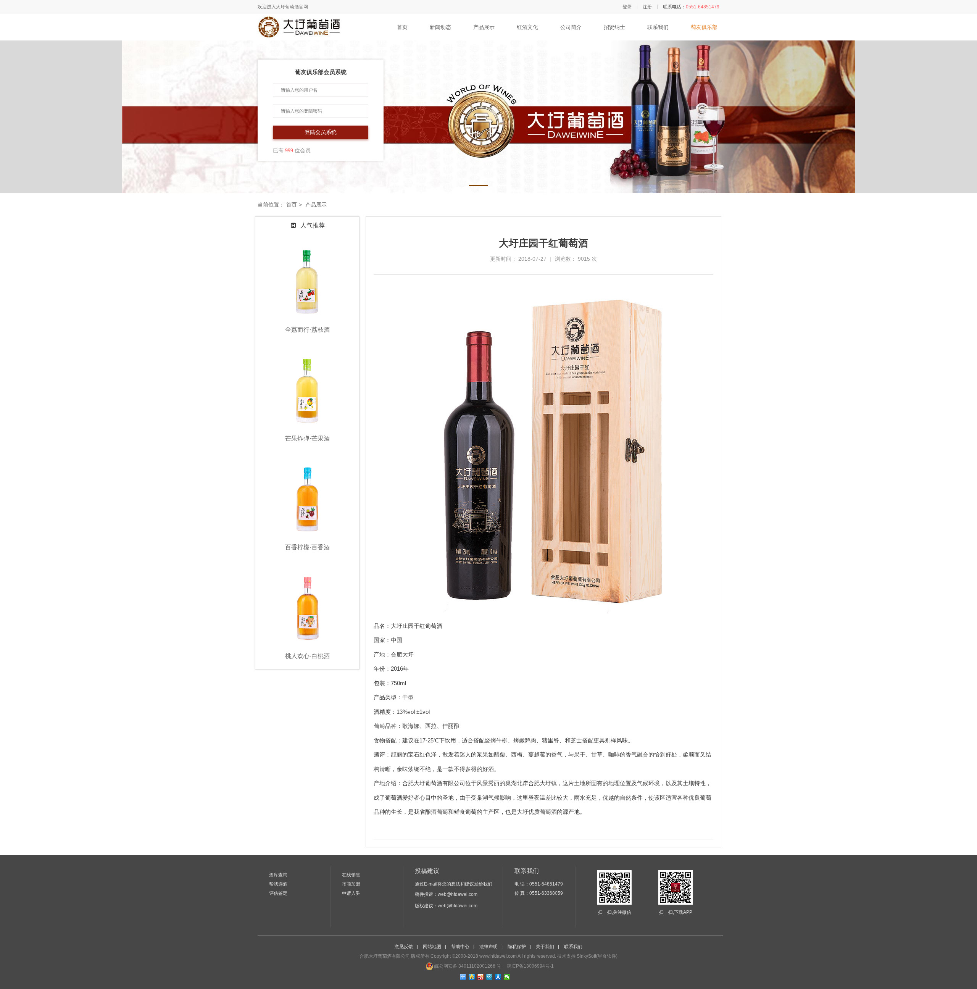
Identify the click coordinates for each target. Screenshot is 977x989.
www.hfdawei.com (498, 956)
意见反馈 (404, 946)
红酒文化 (527, 27)
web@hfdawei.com (457, 894)
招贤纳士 (614, 27)
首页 (402, 27)
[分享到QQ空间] (472, 977)
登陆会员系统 (321, 132)
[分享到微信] (507, 977)
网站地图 (432, 946)
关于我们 (545, 946)
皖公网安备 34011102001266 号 (467, 966)
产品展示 (484, 27)
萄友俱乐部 (704, 27)
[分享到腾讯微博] (489, 977)
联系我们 (658, 27)
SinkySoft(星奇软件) (597, 956)
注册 (647, 7)
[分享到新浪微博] (480, 977)
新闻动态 (440, 27)
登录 (627, 7)
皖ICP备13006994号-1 (530, 966)
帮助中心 (460, 946)
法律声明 (488, 946)
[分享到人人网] (498, 977)
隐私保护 (517, 946)
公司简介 (571, 27)
